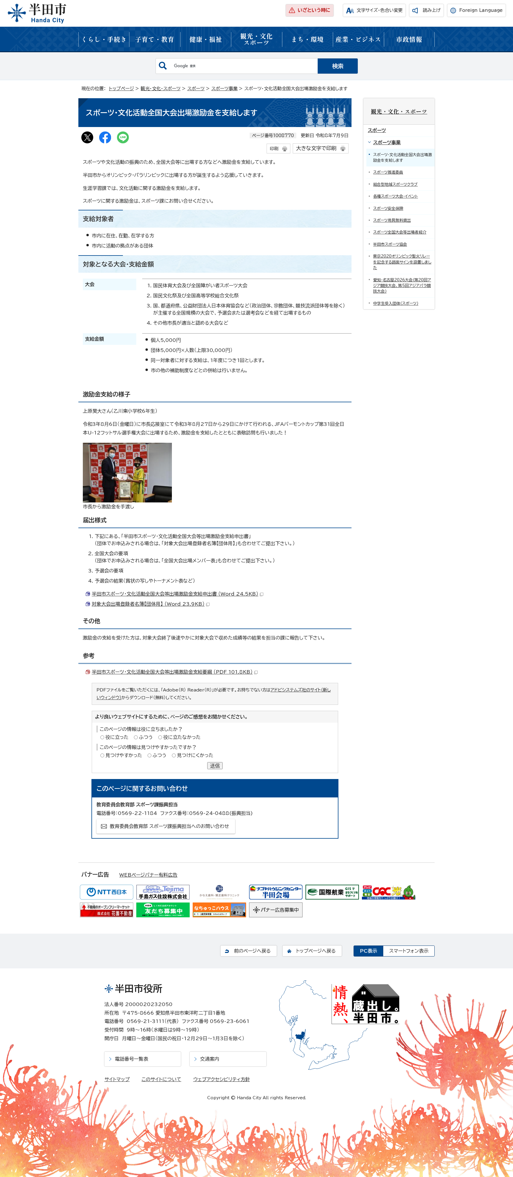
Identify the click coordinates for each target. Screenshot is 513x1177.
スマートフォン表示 (408, 950)
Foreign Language (481, 10)
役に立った (117, 737)
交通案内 (209, 1059)
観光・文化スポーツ (256, 39)
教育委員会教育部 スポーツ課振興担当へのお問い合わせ (169, 826)
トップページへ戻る (316, 950)
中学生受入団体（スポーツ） (395, 303)
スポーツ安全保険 (388, 208)
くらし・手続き (104, 39)
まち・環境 (307, 39)
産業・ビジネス (358, 39)
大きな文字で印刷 (316, 148)
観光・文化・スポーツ (160, 88)
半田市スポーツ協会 (390, 244)
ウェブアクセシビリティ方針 (221, 1079)
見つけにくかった (195, 755)
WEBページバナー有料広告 (148, 875)
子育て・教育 (154, 39)
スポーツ (196, 88)
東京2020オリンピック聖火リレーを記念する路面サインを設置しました (402, 262)
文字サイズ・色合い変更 (380, 10)
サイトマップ (117, 1079)
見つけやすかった (123, 755)
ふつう (146, 737)
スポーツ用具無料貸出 (392, 220)
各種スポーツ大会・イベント (395, 196)
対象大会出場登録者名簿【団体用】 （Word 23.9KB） (148, 604)
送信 (215, 765)
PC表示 (368, 950)
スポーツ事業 (224, 88)
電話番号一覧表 (131, 1059)
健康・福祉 (205, 39)
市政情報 (409, 39)
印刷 (274, 148)
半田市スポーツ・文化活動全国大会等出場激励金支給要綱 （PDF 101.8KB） (172, 672)
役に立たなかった (182, 737)
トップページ (121, 88)
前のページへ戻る (252, 950)
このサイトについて (161, 1079)
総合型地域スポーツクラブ (395, 184)
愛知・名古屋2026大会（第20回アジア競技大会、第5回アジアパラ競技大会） (402, 286)
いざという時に (314, 10)
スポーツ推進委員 (388, 172)
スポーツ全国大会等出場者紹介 (399, 232)
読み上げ (432, 10)
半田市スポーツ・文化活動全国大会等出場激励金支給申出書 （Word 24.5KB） (175, 593)
